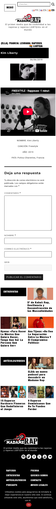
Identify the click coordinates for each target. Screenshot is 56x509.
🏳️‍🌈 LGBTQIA (36, 46)
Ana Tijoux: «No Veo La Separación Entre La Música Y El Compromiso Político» (40, 337)
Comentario (12, 193)
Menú (9, 8)
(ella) (4, 43)
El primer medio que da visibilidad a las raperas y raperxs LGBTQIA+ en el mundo (28, 27)
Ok (28, 505)
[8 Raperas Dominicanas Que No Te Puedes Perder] (41, 392)
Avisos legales (39, 485)
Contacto (36, 480)
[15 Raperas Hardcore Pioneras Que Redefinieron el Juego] (13, 392)
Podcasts (11, 485)
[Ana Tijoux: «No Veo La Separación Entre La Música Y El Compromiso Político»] (41, 322)
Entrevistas (10, 292)
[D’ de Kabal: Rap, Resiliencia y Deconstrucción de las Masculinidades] (40, 293)
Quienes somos (39, 476)
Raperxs (37, 43)
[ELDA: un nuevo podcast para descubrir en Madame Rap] (41, 363)
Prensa (35, 471)
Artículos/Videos (14, 361)
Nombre (10, 235)
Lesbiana (25, 43)
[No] (52, 498)
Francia (14, 43)
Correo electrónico (17, 249)
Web (6, 262)
